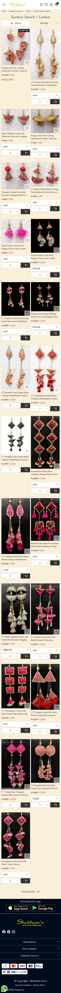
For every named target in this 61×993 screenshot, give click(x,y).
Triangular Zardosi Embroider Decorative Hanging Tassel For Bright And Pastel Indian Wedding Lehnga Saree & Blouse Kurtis (15, 194)
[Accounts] (51, 4)
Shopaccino (19, 990)
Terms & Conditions (23, 985)
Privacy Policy (39, 985)
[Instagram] (13, 932)
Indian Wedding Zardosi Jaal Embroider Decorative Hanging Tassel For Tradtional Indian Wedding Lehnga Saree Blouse (14, 135)
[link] (41, 4)
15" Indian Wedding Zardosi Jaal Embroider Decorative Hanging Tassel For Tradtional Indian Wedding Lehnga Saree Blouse (14, 638)
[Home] (17, 4)
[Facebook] (4, 932)
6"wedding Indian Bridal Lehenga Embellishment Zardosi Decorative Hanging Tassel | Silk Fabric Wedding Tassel (45, 191)
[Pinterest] (9, 932)
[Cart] (55, 101)
